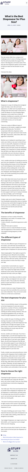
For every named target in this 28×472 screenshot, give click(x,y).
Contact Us (14, 455)
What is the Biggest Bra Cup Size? (11, 442)
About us (14, 458)
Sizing (4, 435)
